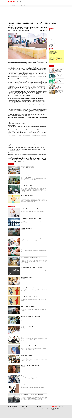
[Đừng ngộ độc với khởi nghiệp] (14, 359)
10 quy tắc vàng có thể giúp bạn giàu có (28, 287)
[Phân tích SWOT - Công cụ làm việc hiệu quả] (52, 76)
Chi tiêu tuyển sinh (52, 59)
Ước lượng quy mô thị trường (26, 228)
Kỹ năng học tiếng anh (52, 42)
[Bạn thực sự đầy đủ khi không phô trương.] (14, 340)
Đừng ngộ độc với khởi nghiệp (26, 355)
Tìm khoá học (24, 408)
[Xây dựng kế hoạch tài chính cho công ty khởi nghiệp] (14, 242)
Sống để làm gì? (57, 80)
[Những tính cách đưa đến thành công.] (52, 86)
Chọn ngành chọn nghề (30, 167)
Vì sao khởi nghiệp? (24, 384)
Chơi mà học (51, 31)
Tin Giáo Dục (29, 177)
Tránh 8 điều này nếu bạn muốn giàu (28, 306)
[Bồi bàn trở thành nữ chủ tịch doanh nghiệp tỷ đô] (14, 369)
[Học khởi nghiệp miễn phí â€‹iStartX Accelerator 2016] (14, 180)
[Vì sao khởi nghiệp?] (14, 388)
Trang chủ (9, 5)
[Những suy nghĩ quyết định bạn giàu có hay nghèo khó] (14, 271)
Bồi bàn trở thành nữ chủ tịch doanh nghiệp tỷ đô (30, 365)
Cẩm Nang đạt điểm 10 (53, 52)
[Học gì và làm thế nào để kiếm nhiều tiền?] (52, 70)
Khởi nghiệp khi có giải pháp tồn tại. (27, 195)
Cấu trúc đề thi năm (52, 60)
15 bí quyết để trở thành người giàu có (28, 247)
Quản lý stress (51, 45)
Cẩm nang (23, 410)
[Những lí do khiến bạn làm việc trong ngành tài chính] (52, 92)
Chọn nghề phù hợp (52, 51)
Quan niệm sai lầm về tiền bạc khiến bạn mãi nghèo (31, 208)
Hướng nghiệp (10, 410)
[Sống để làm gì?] (52, 81)
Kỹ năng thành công (52, 43)
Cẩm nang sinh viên (52, 30)
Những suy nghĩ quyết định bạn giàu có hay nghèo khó (31, 267)
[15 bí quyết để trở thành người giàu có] (14, 251)
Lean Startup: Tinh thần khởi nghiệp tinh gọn (29, 185)
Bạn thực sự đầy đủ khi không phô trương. (29, 335)
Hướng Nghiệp (24, 409)
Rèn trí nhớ (50, 46)
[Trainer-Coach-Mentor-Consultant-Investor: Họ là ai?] (14, 261)
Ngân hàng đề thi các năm (53, 53)
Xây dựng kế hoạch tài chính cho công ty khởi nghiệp (31, 238)
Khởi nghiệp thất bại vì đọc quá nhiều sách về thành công (32, 394)
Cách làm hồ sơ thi (52, 54)
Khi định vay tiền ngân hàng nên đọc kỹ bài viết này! (31, 316)
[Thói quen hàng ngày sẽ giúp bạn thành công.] (14, 349)
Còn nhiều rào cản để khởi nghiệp (27, 166)
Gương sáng (10, 409)
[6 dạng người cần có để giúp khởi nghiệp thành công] (14, 222)
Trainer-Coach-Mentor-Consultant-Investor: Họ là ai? (31, 257)
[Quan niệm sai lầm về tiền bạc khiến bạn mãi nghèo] (14, 212)
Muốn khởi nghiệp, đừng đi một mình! (28, 277)
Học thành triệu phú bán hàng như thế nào (29, 375)
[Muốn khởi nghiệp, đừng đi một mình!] (14, 281)
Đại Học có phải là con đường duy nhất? (55, 58)
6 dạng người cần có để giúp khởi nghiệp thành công (31, 218)
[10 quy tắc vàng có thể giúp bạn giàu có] (14, 291)
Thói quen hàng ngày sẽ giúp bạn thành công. (29, 345)
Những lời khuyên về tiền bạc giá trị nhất (28, 326)
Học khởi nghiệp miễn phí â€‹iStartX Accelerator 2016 (31, 175)
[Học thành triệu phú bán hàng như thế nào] (14, 379)
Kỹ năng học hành (51, 40)
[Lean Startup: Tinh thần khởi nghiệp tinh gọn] (14, 189)
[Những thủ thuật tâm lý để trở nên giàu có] (14, 300)
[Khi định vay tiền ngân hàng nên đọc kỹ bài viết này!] (14, 320)
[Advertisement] (36, 14)
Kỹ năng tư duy (51, 44)
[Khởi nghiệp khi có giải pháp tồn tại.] (14, 199)
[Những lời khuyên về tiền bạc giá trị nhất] (14, 330)
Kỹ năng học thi (51, 41)
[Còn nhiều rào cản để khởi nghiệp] (14, 170)
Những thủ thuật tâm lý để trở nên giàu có (29, 296)
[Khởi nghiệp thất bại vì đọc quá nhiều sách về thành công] (14, 398)
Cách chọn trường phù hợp (53, 57)
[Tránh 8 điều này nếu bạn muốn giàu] (14, 310)
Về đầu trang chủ (11, 408)
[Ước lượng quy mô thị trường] (14, 232)
